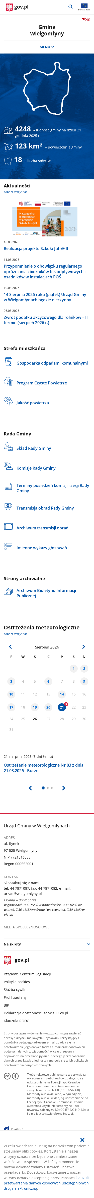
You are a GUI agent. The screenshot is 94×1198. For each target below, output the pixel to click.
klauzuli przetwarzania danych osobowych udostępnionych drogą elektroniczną (46, 1183)
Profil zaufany (15, 997)
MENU (45, 46)
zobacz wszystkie (16, 192)
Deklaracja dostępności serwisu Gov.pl (36, 1013)
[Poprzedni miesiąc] (10, 646)
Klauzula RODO (17, 1020)
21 (62, 707)
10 (11, 694)
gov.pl (22, 960)
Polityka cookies (17, 981)
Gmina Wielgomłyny (47, 30)
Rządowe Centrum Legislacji (27, 974)
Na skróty (12, 944)
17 (11, 707)
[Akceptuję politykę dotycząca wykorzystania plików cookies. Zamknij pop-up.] (82, 1140)
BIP (6, 1005)
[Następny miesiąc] (83, 646)
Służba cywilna (16, 989)
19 (35, 707)
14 (62, 694)
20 (48, 707)
